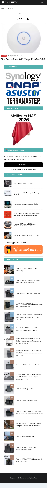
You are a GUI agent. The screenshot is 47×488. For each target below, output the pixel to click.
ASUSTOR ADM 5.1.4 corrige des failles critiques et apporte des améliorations (26, 214)
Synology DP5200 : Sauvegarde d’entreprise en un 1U (27, 193)
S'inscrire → (23, 165)
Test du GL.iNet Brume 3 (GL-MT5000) (26, 235)
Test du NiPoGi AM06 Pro (25, 436)
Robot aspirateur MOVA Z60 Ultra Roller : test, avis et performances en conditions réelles (28, 341)
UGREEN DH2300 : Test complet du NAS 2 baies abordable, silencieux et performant (29, 353)
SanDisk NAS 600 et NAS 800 (23, 183)
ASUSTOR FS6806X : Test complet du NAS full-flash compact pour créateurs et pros (28, 376)
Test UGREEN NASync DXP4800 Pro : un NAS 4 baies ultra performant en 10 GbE (29, 317)
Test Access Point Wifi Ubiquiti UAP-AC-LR (23, 59)
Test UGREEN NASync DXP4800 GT (29, 293)
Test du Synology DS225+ (25, 389)
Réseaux (4, 55)
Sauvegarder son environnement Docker (26, 204)
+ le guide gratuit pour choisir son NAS (23, 169)
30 (21, 55)
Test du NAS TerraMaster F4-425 (27, 365)
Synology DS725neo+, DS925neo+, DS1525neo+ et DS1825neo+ (25, 225)
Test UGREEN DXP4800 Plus (26, 400)
